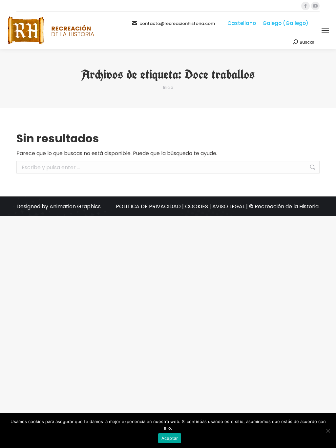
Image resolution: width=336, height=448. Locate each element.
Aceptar (169, 438)
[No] (328, 430)
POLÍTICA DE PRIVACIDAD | (150, 206)
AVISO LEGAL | (230, 206)
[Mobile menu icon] (325, 30)
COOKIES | (198, 206)
